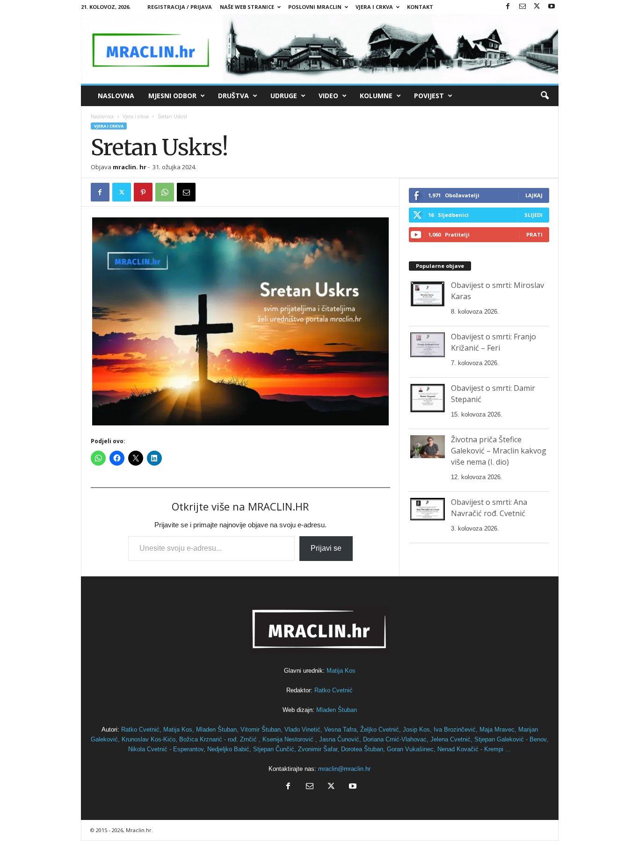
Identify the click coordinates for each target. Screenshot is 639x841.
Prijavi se (326, 548)
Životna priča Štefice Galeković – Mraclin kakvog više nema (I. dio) (498, 450)
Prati (534, 234)
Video (328, 95)
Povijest (429, 95)
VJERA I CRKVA (374, 6)
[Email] (186, 192)
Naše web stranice (247, 6)
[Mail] (522, 7)
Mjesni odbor (172, 95)
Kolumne (376, 95)
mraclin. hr (129, 167)
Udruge (283, 95)
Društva (233, 95)
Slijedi (533, 214)
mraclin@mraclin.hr (344, 768)
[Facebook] (508, 7)
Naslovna (116, 95)
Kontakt (420, 6)
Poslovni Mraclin (314, 6)
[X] (537, 7)
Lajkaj (534, 195)
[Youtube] (551, 7)
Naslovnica (102, 116)
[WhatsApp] (164, 192)
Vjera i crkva (136, 116)
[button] (544, 96)
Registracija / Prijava (179, 6)
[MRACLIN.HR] (320, 49)
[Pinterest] (143, 192)
